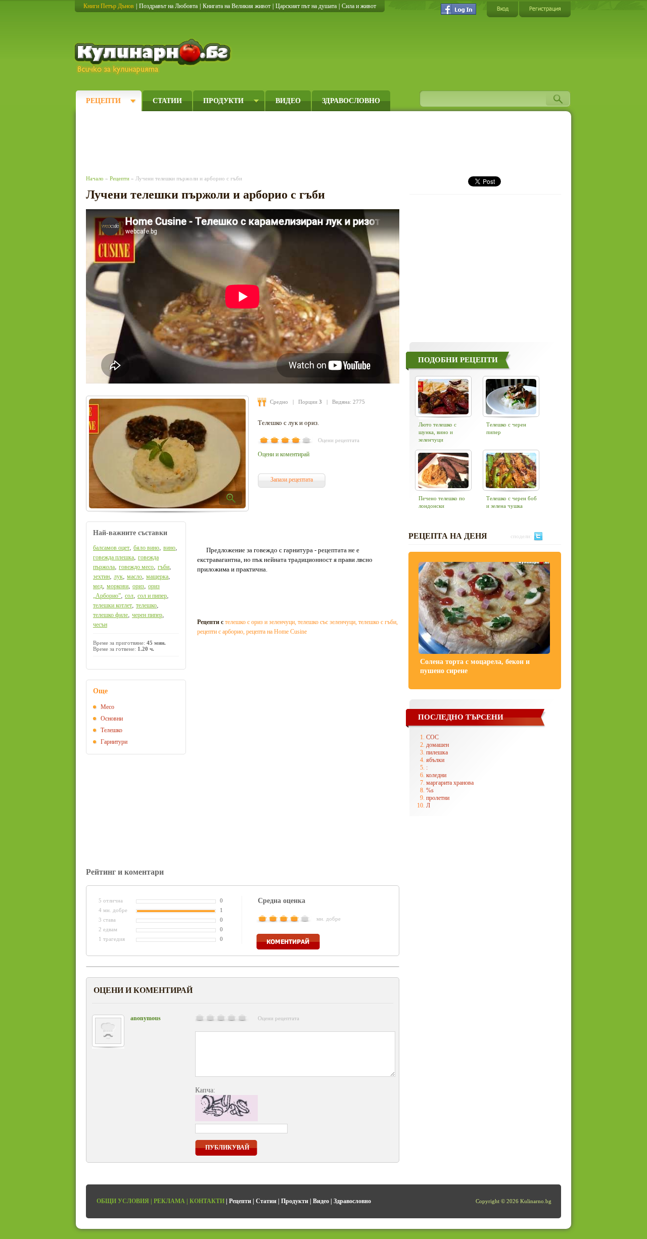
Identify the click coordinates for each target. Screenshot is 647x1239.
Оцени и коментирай (283, 454)
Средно (279, 402)
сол (129, 595)
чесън (100, 624)
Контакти (207, 1201)
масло (134, 576)
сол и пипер (152, 595)
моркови (117, 586)
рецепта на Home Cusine (276, 631)
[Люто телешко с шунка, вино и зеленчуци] (443, 396)
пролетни (437, 797)
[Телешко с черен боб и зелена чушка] (511, 470)
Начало (95, 178)
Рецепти (103, 101)
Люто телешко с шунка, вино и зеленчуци (437, 432)
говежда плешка (113, 557)
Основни (112, 718)
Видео (288, 101)
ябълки (435, 760)
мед (98, 586)
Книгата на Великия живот (236, 6)
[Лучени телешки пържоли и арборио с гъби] (167, 453)
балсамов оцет (111, 547)
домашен (437, 744)
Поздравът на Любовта (168, 6)
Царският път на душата (306, 6)
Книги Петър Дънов (108, 6)
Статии (167, 101)
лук (118, 576)
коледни (436, 775)
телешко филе (110, 614)
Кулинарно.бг (154, 56)
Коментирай (288, 941)
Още (100, 691)
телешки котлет (112, 605)
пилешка (437, 752)
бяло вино (146, 547)
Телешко (111, 730)
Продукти (223, 101)
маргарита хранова (450, 782)
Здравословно (351, 101)
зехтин (101, 576)
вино (169, 547)
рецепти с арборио (220, 631)
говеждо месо (136, 566)
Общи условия (123, 1201)
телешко (146, 605)
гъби (163, 566)
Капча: (205, 1090)
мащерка (157, 576)
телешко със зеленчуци (326, 622)
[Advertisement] (271, 140)
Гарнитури (114, 741)
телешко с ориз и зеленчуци (260, 622)
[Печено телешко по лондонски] (443, 470)
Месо (107, 706)
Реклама (169, 1201)
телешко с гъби (377, 622)
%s (430, 790)
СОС (432, 737)
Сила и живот (359, 6)
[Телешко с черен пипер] (511, 396)
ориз (138, 586)
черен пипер (147, 614)
